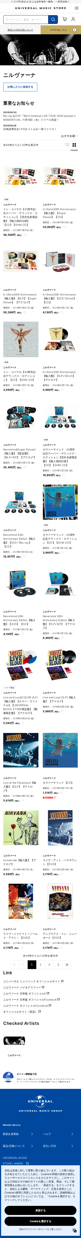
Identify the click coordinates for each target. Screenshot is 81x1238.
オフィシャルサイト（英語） (20, 1011)
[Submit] (53, 19)
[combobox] (30, 19)
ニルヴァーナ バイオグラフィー (22, 987)
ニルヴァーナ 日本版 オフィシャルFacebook (30, 999)
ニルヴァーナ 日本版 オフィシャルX (25, 993)
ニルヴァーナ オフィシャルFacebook (26, 1005)
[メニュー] (77, 8)
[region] (20, 29)
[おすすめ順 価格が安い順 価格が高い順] (68, 136)
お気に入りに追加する (20, 86)
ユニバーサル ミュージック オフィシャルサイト (32, 981)
